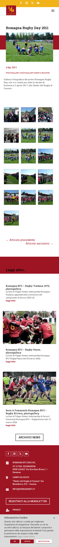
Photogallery (12, 73)
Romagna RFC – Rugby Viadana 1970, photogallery (28, 287)
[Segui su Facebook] (21, 3)
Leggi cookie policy (26, 536)
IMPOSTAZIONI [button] (44, 541)
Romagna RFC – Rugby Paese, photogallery (23, 351)
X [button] (54, 518)
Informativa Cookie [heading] (15, 517)
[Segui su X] (32, 3)
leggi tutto (11, 301)
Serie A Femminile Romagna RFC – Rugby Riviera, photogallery (26, 412)
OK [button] (15, 541)
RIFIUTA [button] (27, 541)
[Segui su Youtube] (38, 3)
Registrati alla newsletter (28, 501)
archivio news (29, 437)
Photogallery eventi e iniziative (35, 73)
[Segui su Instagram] (26, 3)
